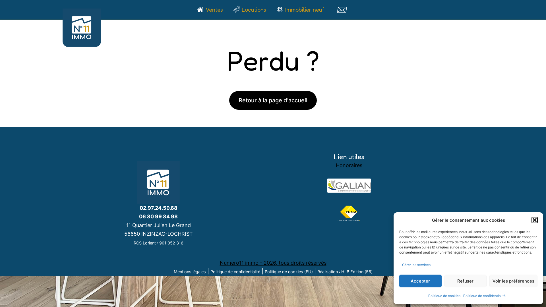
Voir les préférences (513, 281)
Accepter (420, 281)
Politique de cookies (444, 296)
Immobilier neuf (304, 9)
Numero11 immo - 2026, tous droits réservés (273, 263)
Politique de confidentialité (484, 296)
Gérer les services (416, 265)
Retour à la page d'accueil (273, 100)
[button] (534, 220)
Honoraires (349, 165)
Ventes (214, 9)
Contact (342, 9)
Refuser (465, 281)
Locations (254, 9)
